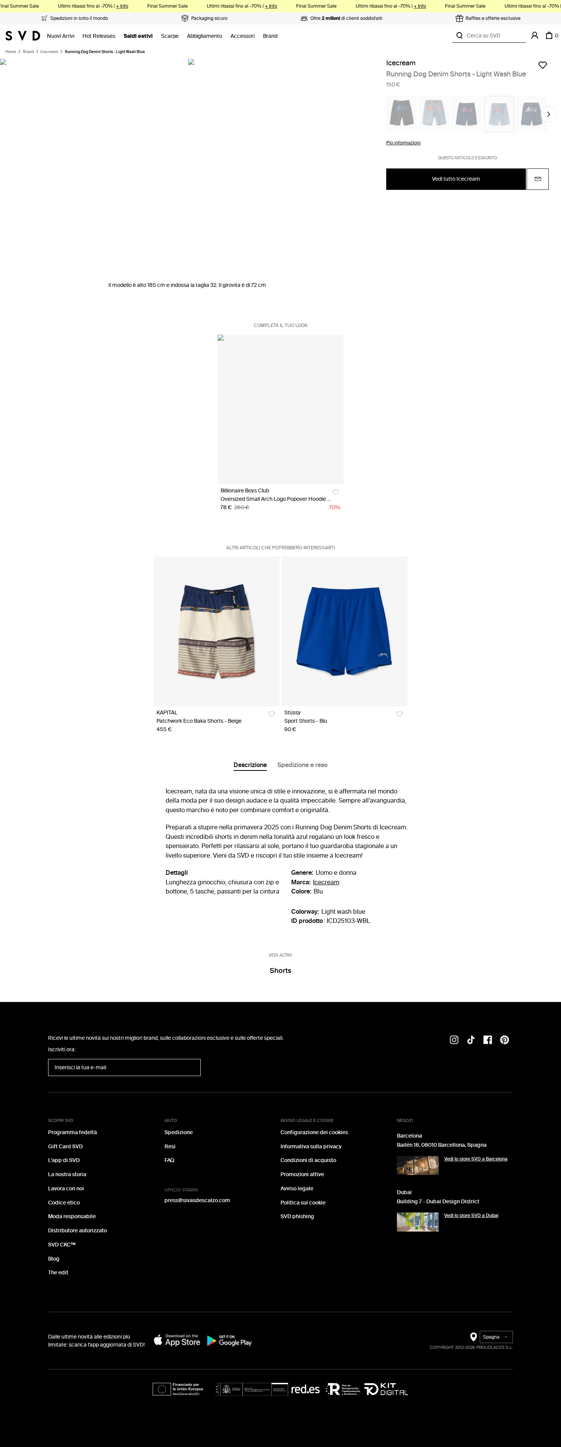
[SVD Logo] (22, 35)
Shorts (280, 970)
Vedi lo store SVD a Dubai (471, 1215)
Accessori (243, 36)
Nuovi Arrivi (60, 36)
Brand (270, 36)
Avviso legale (296, 1188)
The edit (58, 1272)
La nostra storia (67, 1174)
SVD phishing (297, 1216)
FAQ (169, 1160)
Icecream (49, 52)
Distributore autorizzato (77, 1230)
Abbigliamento (204, 36)
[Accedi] (534, 35)
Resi (170, 1146)
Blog (54, 1259)
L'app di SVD (64, 1160)
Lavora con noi (66, 1188)
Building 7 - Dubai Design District (438, 1201)
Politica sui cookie (303, 1202)
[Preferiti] (543, 65)
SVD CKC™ (62, 1244)
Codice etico (64, 1202)
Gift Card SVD (65, 1146)
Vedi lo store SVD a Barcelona (476, 1159)
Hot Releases (98, 36)
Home (10, 52)
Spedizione (178, 1132)
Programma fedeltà (72, 1132)
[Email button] (538, 179)
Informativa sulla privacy (311, 1146)
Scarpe (170, 36)
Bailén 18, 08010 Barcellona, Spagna (442, 1145)
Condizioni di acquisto (308, 1160)
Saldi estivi (138, 36)
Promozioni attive (302, 1174)
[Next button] (549, 114)
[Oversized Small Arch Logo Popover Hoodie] (280, 409)
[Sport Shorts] (344, 631)
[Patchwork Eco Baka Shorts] (216, 631)
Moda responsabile (72, 1216)
